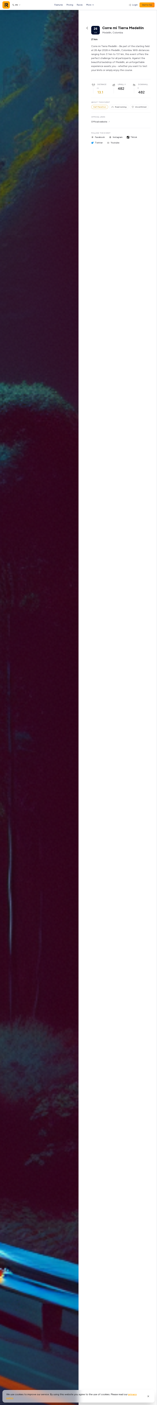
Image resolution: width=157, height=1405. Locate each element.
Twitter (99, 142)
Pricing (70, 5)
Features (58, 5)
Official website (99, 121)
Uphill (121, 84)
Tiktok (133, 137)
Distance (101, 84)
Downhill (143, 84)
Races (80, 5)
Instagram (118, 137)
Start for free (147, 5)
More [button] (88, 5)
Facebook (100, 137)
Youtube (115, 142)
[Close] (148, 1396)
